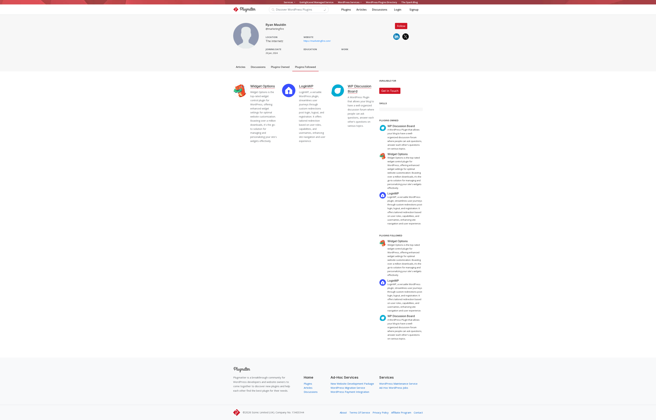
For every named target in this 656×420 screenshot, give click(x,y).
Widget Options (262, 86)
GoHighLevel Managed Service (316, 2)
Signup (414, 9)
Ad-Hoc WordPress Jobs (393, 387)
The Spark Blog (409, 2)
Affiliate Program (401, 412)
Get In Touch (389, 91)
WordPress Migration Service (348, 387)
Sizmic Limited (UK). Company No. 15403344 (278, 412)
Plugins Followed (305, 67)
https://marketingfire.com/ (317, 40)
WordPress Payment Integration (350, 391)
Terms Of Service (359, 412)
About (343, 412)
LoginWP (306, 86)
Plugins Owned (280, 67)
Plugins (346, 9)
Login (397, 9)
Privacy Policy (381, 412)
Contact (418, 412)
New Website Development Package (352, 383)
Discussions (379, 9)
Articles (361, 9)
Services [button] (288, 2)
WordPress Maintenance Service (398, 383)
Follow (401, 26)
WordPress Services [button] (349, 2)
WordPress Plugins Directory (381, 2)
